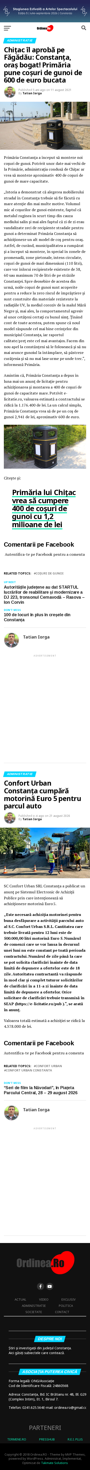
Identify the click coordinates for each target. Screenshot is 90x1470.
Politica (66, 1305)
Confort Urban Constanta (29, 1070)
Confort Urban (49, 1066)
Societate (33, 1312)
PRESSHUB (47, 1439)
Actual (20, 1299)
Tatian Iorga (32, 93)
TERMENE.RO (16, 1439)
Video (43, 1299)
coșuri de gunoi (50, 573)
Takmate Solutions (54, 1463)
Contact (62, 1312)
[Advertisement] (45, 705)
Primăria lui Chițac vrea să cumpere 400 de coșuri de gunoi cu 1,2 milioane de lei (44, 508)
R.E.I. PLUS (75, 1439)
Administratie (34, 1305)
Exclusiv (68, 1299)
